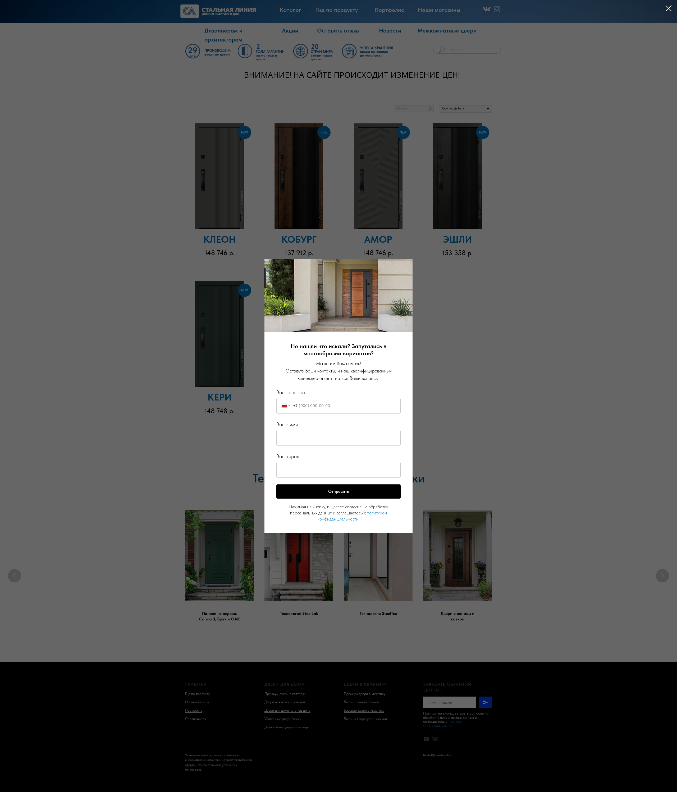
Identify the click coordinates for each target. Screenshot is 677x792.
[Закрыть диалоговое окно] (668, 8)
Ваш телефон (290, 392)
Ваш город (287, 456)
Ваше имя (287, 424)
